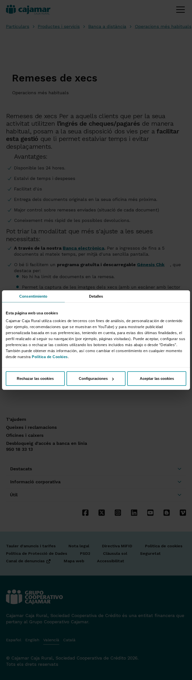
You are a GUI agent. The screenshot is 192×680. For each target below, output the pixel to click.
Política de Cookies (50, 357)
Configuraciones (93, 378)
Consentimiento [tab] (33, 296)
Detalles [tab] (96, 296)
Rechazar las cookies (35, 378)
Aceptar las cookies (157, 378)
